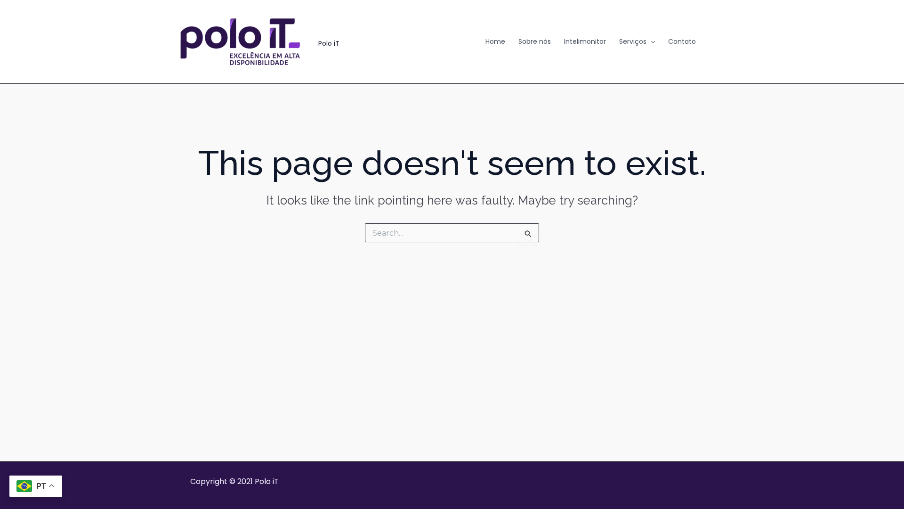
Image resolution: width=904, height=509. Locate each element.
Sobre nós (534, 41)
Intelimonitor (585, 41)
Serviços (632, 41)
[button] (650, 41)
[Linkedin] (716, 42)
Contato (682, 41)
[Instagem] (730, 42)
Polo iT (328, 43)
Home (495, 41)
